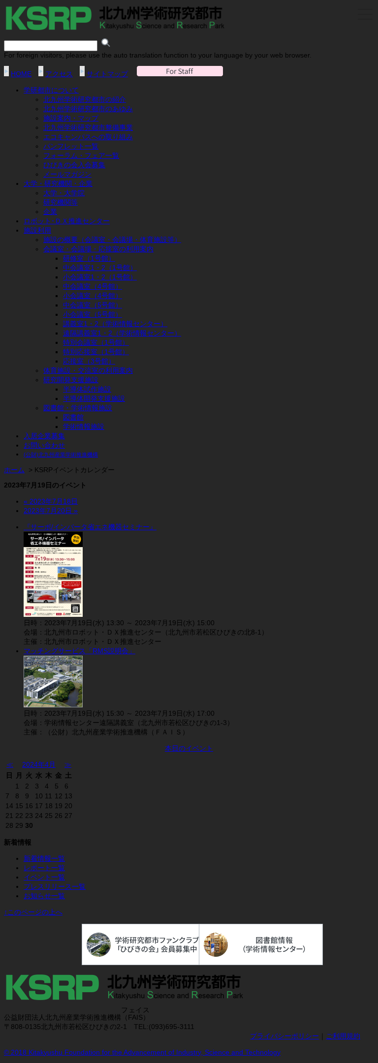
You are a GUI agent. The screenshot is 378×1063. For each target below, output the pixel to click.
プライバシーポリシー (284, 1036)
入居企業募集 (44, 436)
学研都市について (51, 90)
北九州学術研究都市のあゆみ (88, 109)
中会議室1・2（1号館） (100, 268)
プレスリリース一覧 (55, 886)
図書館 (73, 417)
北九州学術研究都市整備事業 (88, 127)
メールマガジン (67, 174)
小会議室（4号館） (92, 296)
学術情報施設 (83, 426)
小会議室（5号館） (92, 314)
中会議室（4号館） (92, 286)
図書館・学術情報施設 (77, 408)
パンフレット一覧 (70, 146)
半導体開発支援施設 (94, 398)
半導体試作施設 (87, 389)
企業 (50, 211)
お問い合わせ (44, 445)
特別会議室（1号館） (96, 342)
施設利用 (37, 230)
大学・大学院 (64, 193)
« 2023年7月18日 (51, 501)
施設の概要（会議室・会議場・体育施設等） (112, 239)
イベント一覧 (44, 877)
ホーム (14, 470)
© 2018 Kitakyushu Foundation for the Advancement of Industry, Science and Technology (142, 1052)
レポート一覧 (44, 868)
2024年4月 (39, 764)
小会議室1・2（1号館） (100, 277)
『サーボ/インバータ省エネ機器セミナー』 (90, 527)
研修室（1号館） (89, 258)
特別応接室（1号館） (96, 352)
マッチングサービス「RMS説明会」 (79, 651)
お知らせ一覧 (44, 896)
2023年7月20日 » (51, 511)
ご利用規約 (343, 1036)
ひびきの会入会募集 (74, 165)
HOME (21, 74)
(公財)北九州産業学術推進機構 (61, 454)
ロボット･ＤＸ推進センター (67, 221)
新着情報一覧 (44, 858)
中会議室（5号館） (92, 305)
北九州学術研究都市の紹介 (84, 99)
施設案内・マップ (70, 118)
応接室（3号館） (89, 361)
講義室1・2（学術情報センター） (115, 324)
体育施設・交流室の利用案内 (88, 370)
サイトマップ (107, 74)
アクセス (59, 74)
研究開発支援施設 (70, 380)
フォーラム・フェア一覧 (81, 155)
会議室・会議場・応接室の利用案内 (98, 249)
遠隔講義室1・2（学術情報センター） (122, 333)
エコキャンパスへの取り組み (88, 137)
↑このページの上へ (33, 912)
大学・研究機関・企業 (58, 183)
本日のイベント (189, 748)
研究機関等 (60, 202)
